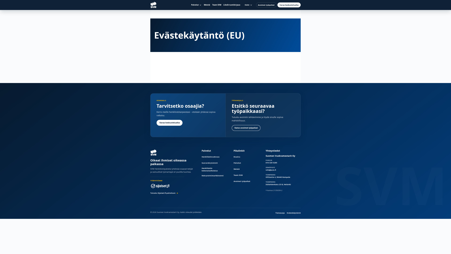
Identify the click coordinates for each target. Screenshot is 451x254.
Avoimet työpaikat (266, 5)
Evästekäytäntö (294, 213)
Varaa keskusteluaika (289, 5)
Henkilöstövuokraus (210, 157)
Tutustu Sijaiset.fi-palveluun (162, 193)
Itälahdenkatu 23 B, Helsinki (278, 184)
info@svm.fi (271, 170)
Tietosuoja (280, 213)
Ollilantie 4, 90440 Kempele (278, 177)
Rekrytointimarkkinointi (213, 175)
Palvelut (195, 5)
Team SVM (216, 5)
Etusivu (237, 157)
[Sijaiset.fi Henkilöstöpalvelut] (160, 186)
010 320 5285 (271, 162)
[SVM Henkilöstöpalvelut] (153, 5)
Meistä (207, 5)
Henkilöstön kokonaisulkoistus (210, 169)
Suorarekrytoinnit (210, 163)
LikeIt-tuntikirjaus (231, 5)
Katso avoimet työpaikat (246, 128)
